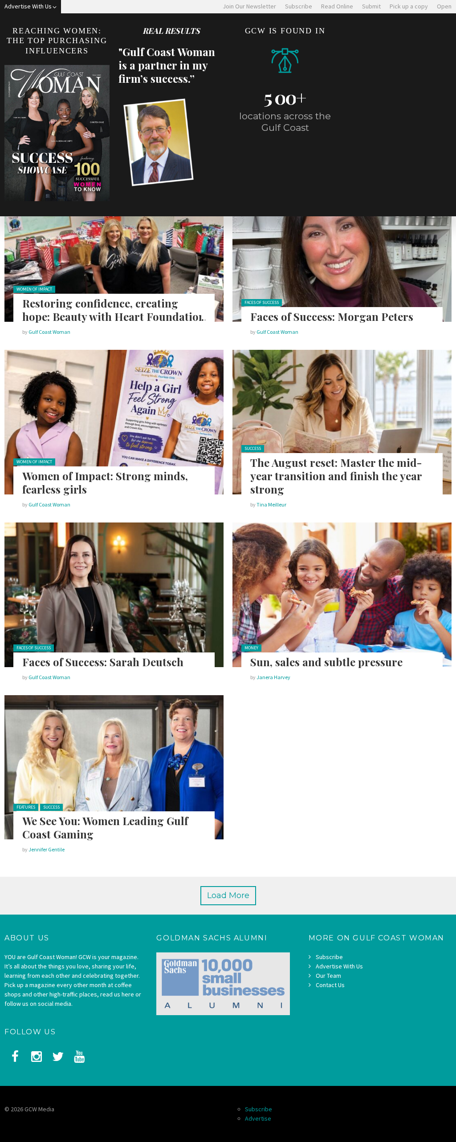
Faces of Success (261, 302)
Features (25, 807)
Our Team (328, 976)
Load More (228, 895)
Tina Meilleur (271, 504)
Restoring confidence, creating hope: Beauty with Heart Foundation (113, 310)
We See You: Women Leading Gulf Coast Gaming (105, 827)
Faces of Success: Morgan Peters (331, 316)
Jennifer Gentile (46, 849)
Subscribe (329, 957)
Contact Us (330, 985)
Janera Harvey (273, 677)
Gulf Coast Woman (49, 331)
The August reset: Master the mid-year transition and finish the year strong (336, 475)
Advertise (258, 1118)
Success (252, 448)
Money (251, 648)
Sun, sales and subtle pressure (326, 662)
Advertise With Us (339, 966)
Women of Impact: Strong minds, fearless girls (105, 482)
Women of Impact (34, 289)
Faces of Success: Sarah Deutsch (102, 662)
